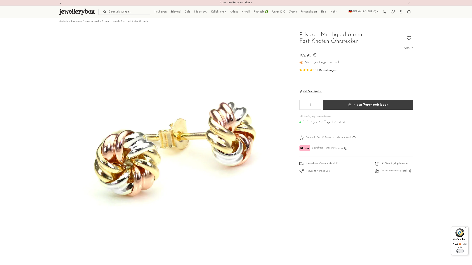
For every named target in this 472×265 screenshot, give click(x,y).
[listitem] (333, 12)
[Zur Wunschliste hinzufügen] (409, 38)
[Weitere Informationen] (354, 137)
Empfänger (76, 21)
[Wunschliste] (393, 12)
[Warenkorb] (409, 12)
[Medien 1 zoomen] (175, 147)
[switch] (460, 251)
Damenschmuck (92, 21)
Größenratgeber (312, 91)
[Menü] (466, 228)
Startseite (63, 21)
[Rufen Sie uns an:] (385, 12)
